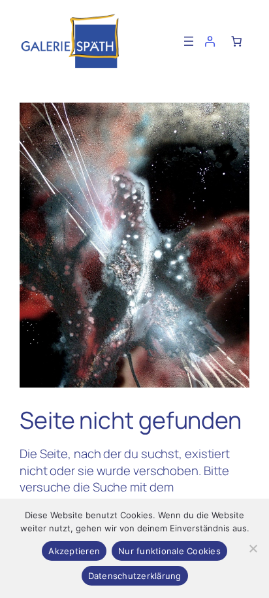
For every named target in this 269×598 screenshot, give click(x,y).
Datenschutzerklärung (135, 576)
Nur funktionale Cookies (169, 551)
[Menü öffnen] (189, 41)
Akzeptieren (74, 551)
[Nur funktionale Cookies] (252, 548)
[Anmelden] (210, 41)
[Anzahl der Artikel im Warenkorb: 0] (236, 41)
